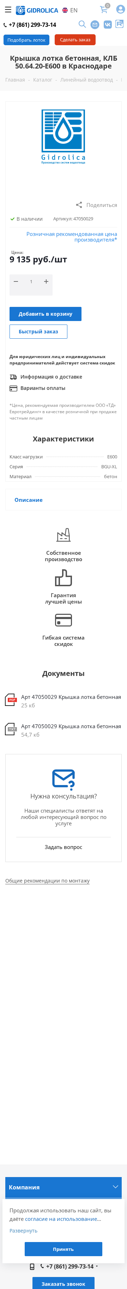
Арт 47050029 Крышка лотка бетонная (71, 696)
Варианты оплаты (42, 388)
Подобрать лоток (26, 40)
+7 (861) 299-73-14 (31, 25)
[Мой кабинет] (120, 9)
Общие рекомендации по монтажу (47, 880)
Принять (63, 1249)
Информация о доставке (50, 376)
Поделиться (101, 204)
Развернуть (23, 1230)
